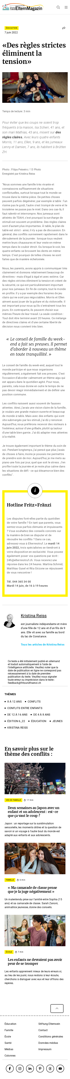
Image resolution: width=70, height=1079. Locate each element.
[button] (63, 28)
